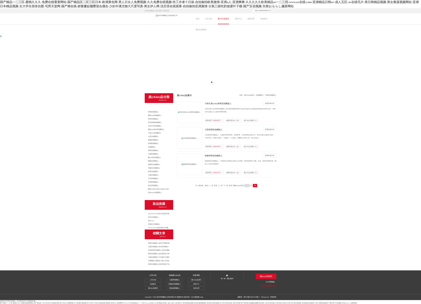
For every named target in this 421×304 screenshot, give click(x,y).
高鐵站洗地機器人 (154, 168)
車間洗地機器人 (153, 150)
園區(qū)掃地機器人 (154, 115)
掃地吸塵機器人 (153, 143)
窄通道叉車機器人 (154, 224)
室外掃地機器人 (153, 185)
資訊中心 (238, 19)
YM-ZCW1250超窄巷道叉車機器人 (159, 228)
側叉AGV (151, 221)
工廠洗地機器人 (153, 175)
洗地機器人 (152, 147)
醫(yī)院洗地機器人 (154, 157)
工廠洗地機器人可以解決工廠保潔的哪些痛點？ (164, 257)
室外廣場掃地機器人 (155, 122)
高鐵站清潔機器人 (175, 284)
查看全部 (152, 197)
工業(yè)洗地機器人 (154, 133)
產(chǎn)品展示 (223, 19)
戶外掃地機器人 (153, 178)
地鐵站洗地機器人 (154, 164)
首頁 (197, 19)
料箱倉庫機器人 (174, 288)
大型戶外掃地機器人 (155, 126)
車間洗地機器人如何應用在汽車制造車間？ (162, 253)
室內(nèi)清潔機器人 (155, 192)
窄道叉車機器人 (153, 217)
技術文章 (251, 19)
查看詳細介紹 (269, 103)
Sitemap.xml (265, 297)
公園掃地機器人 (153, 154)
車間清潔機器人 (153, 119)
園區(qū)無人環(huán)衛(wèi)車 (158, 189)
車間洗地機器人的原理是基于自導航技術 (162, 264)
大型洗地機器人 (153, 136)
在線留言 (263, 19)
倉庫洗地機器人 (153, 171)
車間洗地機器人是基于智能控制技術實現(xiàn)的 (164, 243)
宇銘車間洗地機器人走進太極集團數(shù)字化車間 (165, 250)
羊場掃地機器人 (153, 182)
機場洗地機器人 (153, 161)
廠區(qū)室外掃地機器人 (156, 129)
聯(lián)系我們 (201, 30)
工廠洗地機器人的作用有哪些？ (158, 246)
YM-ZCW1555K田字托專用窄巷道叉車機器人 (163, 213)
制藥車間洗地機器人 (214, 156)
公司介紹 (208, 19)
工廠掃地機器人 (174, 280)
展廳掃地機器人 (153, 140)
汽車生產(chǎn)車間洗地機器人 (218, 103)
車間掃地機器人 (153, 112)
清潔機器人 (153, 107)
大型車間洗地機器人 (214, 130)
